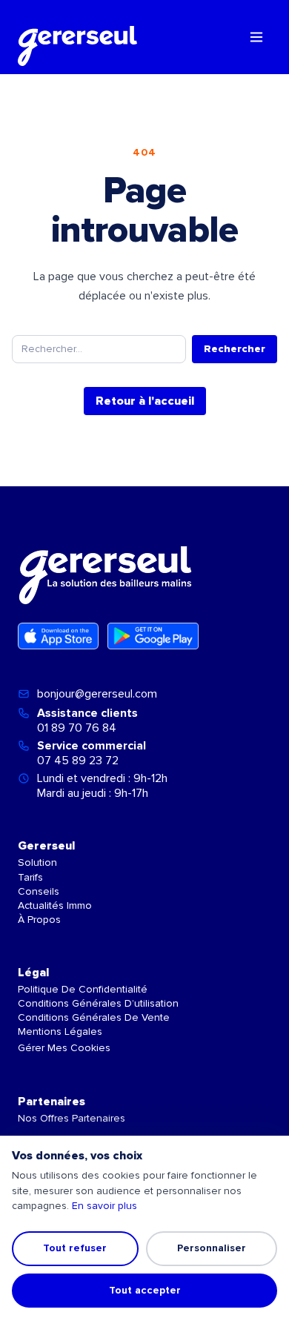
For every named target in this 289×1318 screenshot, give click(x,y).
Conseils (38, 891)
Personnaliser (211, 1248)
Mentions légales (60, 1031)
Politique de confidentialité (82, 989)
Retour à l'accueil (145, 401)
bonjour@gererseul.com (97, 693)
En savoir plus (104, 1205)
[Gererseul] (77, 37)
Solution (37, 862)
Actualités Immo (55, 905)
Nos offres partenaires (71, 1118)
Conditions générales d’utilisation (98, 1003)
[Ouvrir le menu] (256, 37)
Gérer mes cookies (64, 1048)
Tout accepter (145, 1290)
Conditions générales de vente (94, 1017)
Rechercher (234, 348)
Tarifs (30, 877)
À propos (39, 919)
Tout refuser (75, 1248)
